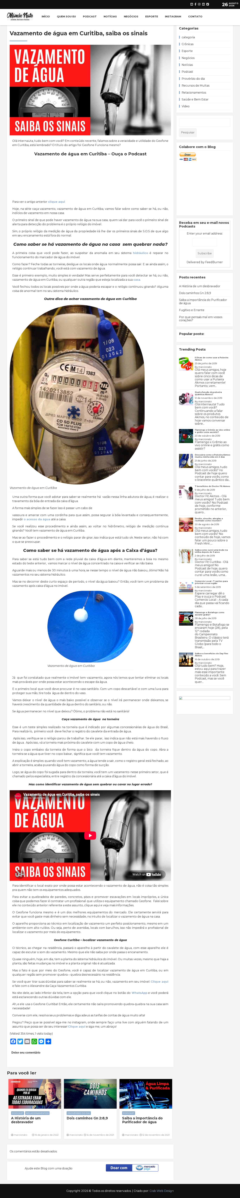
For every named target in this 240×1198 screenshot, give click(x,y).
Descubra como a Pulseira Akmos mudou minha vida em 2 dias (212, 456)
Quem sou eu (66, 16)
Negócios (131, 16)
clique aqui (56, 201)
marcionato (205, 366)
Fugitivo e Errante (191, 310)
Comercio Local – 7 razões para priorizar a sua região (211, 582)
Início (46, 16)
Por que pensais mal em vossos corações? (200, 318)
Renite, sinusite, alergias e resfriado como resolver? (209, 519)
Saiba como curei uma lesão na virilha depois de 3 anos (211, 551)
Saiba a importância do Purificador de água (142, 1120)
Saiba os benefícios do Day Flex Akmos (211, 654)
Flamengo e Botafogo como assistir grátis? (209, 613)
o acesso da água (37, 519)
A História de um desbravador (26, 1120)
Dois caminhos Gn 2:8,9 (87, 1118)
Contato (195, 16)
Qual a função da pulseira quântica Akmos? (208, 393)
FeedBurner (214, 262)
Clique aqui (159, 981)
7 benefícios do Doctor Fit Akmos (212, 486)
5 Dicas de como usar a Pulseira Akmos (211, 359)
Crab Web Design (162, 1191)
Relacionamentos (37, 1113)
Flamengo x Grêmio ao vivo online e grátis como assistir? (212, 431)
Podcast (90, 16)
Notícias (110, 16)
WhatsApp (139, 993)
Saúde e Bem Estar (195, 99)
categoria (188, 37)
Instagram (173, 16)
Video (186, 106)
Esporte (151, 16)
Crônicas (187, 44)
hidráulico (140, 253)
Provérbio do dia (79, 1113)
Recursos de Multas (195, 85)
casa (136, 279)
